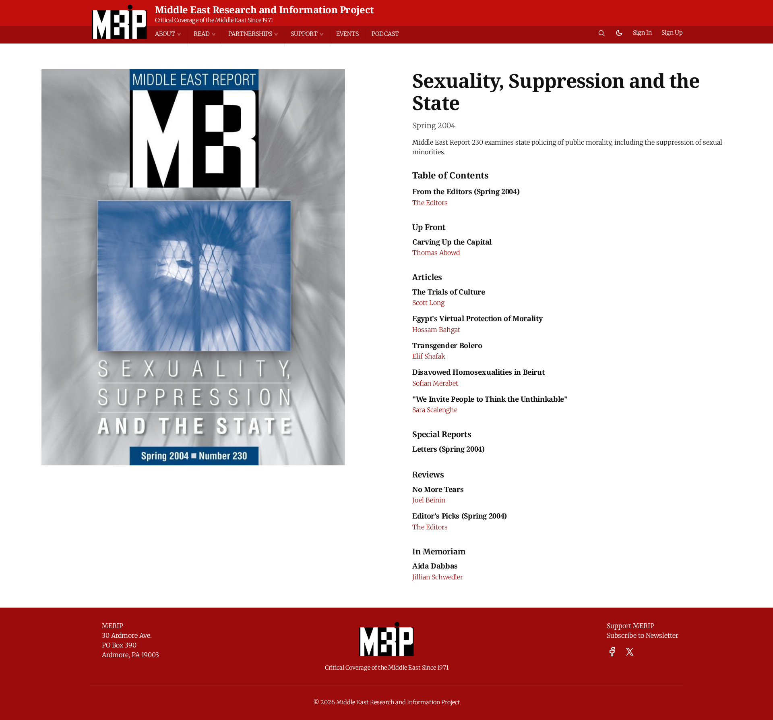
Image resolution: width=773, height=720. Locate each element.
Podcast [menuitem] (385, 33)
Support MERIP (630, 626)
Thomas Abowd (436, 253)
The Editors (430, 203)
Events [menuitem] (347, 33)
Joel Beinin (428, 500)
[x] (629, 652)
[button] (171, 34)
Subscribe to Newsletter (642, 635)
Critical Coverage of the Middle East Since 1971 (214, 20)
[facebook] (612, 652)
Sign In (642, 32)
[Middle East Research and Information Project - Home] (119, 22)
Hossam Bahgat (436, 330)
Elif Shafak (428, 356)
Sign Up (672, 32)
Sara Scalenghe (434, 410)
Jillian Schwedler (437, 577)
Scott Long (428, 303)
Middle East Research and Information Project (264, 9)
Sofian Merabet (435, 383)
